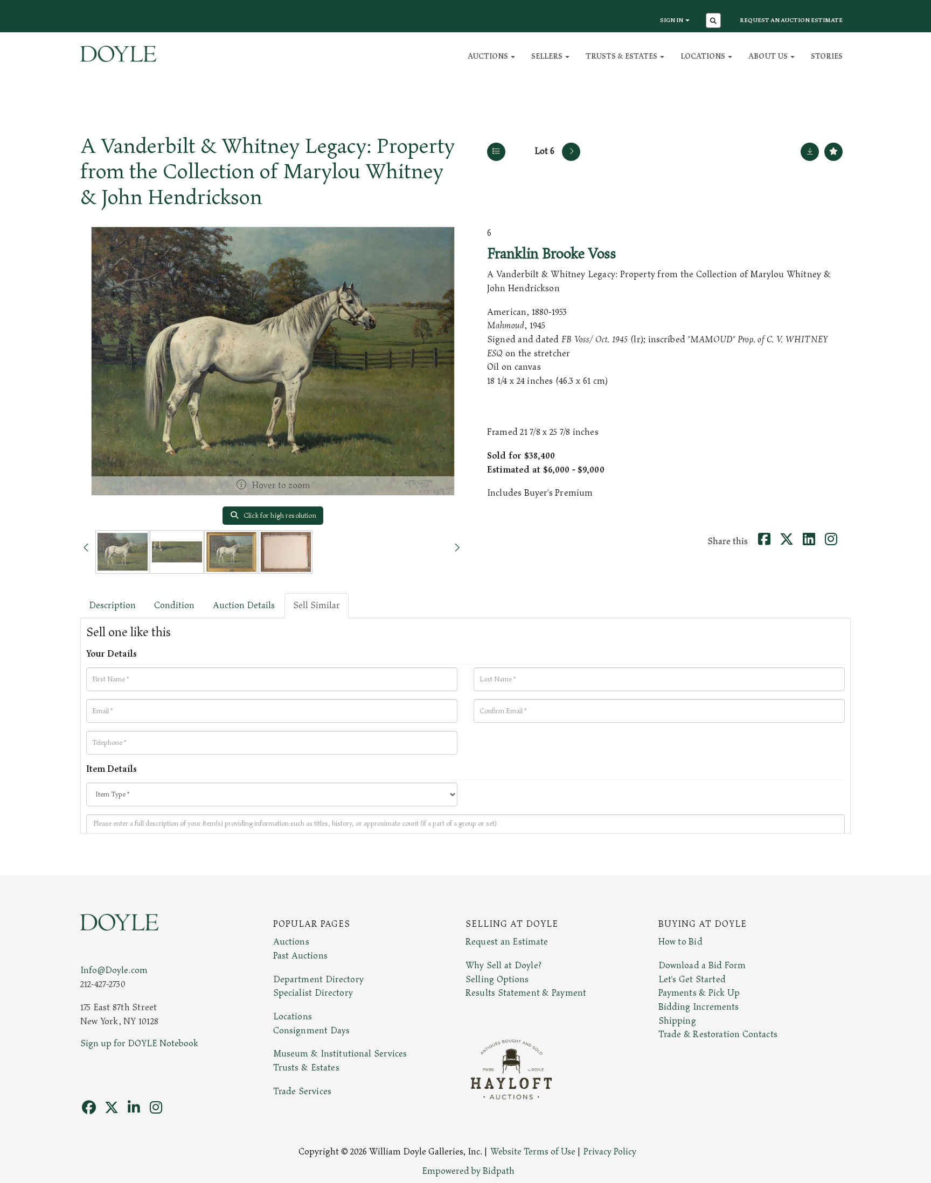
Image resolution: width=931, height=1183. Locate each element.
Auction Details (244, 605)
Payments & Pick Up (699, 993)
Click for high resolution (279, 515)
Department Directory (318, 979)
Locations (292, 1016)
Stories (827, 56)
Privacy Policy (609, 1151)
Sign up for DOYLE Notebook (139, 1043)
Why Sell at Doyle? (503, 965)
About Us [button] (768, 56)
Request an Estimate (507, 941)
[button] (715, 21)
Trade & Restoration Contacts (717, 1034)
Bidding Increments (698, 1007)
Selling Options (497, 979)
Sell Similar (316, 605)
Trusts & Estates (306, 1067)
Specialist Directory (313, 993)
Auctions (291, 941)
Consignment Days (311, 1030)
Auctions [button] (489, 56)
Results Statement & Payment (526, 993)
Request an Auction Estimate (791, 20)
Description (112, 605)
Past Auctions (300, 955)
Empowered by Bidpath (468, 1171)
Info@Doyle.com (114, 970)
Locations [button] (703, 56)
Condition (174, 605)
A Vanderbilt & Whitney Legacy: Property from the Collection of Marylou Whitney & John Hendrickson (267, 171)
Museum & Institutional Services (340, 1053)
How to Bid (680, 941)
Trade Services (302, 1091)
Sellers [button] (547, 56)
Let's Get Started (692, 979)
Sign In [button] (672, 20)
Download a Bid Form (702, 965)
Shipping (677, 1021)
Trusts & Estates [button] (622, 56)
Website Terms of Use (532, 1151)
